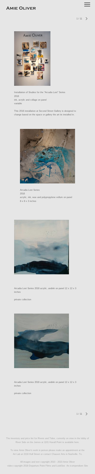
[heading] (21, 8)
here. (76, 442)
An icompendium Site (77, 466)
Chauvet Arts (59, 454)
